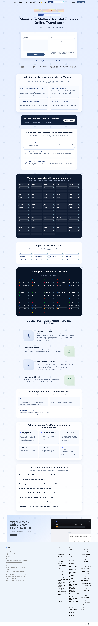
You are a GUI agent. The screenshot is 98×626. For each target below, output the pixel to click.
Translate (50, 2)
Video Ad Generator (62, 565)
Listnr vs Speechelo (85, 552)
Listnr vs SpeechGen (85, 592)
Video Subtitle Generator (60, 575)
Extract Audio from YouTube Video (73, 567)
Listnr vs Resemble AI (85, 571)
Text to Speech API (73, 609)
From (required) (26, 34)
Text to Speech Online (62, 552)
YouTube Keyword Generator (61, 602)
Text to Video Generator (63, 577)
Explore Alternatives (85, 602)
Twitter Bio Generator (62, 591)
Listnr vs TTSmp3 (84, 551)
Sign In (73, 2)
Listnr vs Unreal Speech (86, 583)
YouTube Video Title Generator (62, 596)
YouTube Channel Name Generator (63, 580)
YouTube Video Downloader (72, 562)
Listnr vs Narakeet (85, 590)
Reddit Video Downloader (72, 591)
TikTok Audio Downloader (72, 579)
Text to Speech (61, 549)
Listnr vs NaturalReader (86, 570)
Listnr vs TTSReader (85, 587)
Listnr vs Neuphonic (85, 578)
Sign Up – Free (81, 2)
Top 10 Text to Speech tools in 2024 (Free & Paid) (16, 560)
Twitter (82, 611)
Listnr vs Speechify (85, 599)
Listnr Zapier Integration (72, 612)
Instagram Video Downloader (73, 573)
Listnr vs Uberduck (85, 563)
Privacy (70, 554)
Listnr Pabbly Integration (72, 614)
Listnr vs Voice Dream (85, 576)
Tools (45, 2)
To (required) (52, 34)
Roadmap (8, 556)
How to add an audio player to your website (15, 580)
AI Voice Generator (62, 551)
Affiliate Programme (10, 554)
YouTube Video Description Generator (62, 599)
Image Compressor (73, 596)
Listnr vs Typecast (85, 573)
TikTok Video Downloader (72, 576)
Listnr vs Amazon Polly (86, 585)
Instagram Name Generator (61, 583)
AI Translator (60, 561)
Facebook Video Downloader (72, 570)
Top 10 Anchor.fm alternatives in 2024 (14, 562)
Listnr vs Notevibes (85, 559)
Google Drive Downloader (72, 588)
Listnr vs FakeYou (85, 561)
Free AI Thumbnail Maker (73, 585)
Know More (13, 535)
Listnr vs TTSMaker (85, 593)
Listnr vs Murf (84, 556)
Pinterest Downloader (74, 593)
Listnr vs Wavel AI (85, 582)
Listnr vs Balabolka (85, 597)
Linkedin (83, 612)
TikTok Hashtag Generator (61, 589)
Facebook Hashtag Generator (62, 586)
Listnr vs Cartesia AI (85, 588)
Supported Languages (11, 553)
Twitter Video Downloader (72, 582)
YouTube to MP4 (72, 565)
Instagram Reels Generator (61, 572)
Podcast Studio (61, 558)
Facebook (83, 609)
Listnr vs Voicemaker (85, 554)
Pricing (26, 2)
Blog (7, 558)
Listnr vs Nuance (84, 580)
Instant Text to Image (73, 601)
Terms (70, 556)
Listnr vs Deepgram (85, 595)
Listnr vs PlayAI (84, 549)
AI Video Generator (62, 567)
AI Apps (82, 604)
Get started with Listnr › (69, 120)
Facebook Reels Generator (61, 569)
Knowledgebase (9, 551)
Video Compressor (73, 595)
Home (20, 5)
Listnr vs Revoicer (85, 575)
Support (71, 549)
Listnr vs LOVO (84, 600)
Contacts (71, 551)
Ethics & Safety (72, 558)
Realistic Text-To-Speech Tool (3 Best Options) (16, 574)
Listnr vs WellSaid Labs (86, 566)
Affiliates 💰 (40, 2)
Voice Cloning (32, 2)
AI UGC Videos (58, 2)
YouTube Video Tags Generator (62, 593)
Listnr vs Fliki (84, 558)
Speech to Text (61, 554)
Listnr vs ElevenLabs (85, 564)
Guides (70, 552)
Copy (74, 34)
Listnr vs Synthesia (85, 568)
